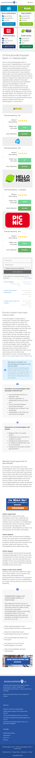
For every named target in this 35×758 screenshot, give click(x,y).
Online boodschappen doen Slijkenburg (19, 356)
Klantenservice (7, 752)
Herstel (30, 278)
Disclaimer (24, 752)
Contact (30, 752)
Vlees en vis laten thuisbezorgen (13, 709)
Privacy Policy (16, 752)
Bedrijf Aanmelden (9, 733)
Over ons (6, 737)
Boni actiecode (13, 619)
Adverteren (6, 735)
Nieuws (5, 740)
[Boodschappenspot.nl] (9, 2)
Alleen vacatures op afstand (15, 268)
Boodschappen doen (8, 747)
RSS (26, 278)
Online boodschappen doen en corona (15, 715)
